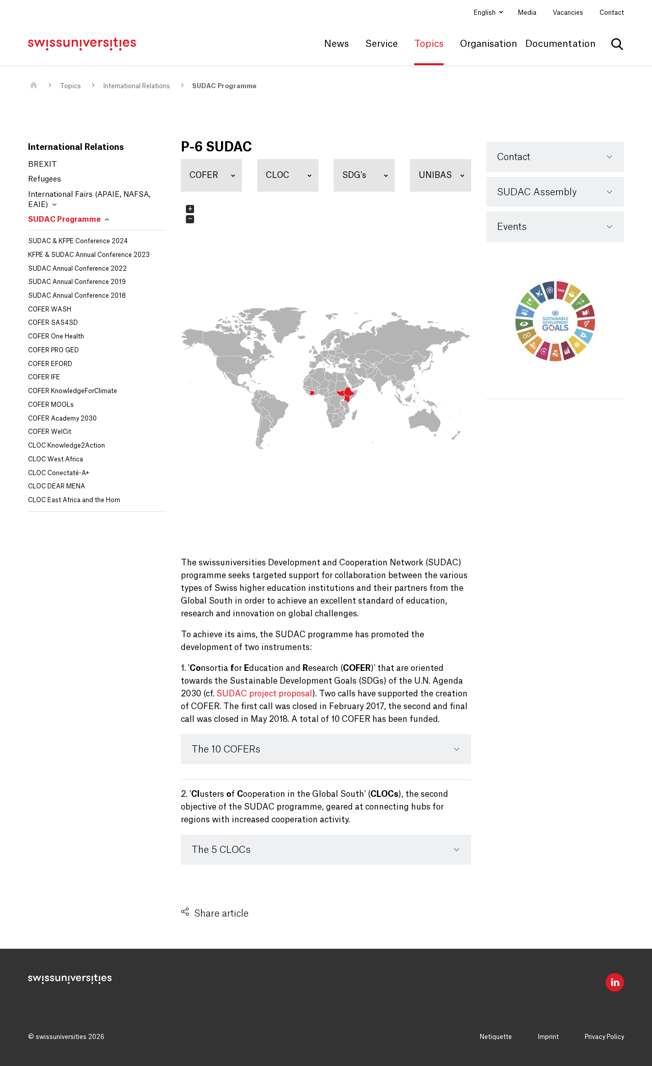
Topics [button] (429, 43)
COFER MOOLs (51, 405)
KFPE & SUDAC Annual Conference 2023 (89, 255)
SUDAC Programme (224, 86)
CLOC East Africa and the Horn (74, 500)
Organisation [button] (488, 43)
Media (527, 13)
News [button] (336, 43)
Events (512, 226)
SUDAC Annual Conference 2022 (77, 269)
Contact (612, 13)
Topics (70, 86)
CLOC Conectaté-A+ (59, 473)
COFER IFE (44, 377)
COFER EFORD (50, 364)
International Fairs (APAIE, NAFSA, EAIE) (89, 200)
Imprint (548, 1037)
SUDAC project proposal (264, 694)
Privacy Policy (604, 1037)
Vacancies (568, 13)
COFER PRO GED (53, 350)
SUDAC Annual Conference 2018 (77, 296)
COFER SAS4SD (53, 323)
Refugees (44, 179)
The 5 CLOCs (221, 849)
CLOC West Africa (55, 459)
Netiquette (496, 1037)
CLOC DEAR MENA (56, 486)
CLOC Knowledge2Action (66, 446)
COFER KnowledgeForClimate (72, 391)
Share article (221, 913)
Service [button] (381, 43)
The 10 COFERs (226, 749)
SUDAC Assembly (537, 192)
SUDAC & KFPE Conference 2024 (78, 241)
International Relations (136, 86)
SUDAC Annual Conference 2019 (77, 282)
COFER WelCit (49, 432)
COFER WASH (49, 309)
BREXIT (42, 164)
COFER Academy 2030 (62, 418)
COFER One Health (56, 336)
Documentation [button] (560, 43)
